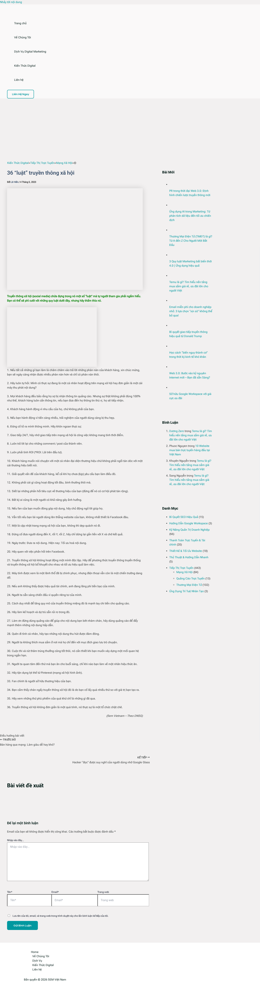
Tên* (9, 892)
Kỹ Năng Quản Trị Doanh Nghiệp (189, 529)
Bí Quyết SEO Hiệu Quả (183, 517)
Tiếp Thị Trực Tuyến (181, 568)
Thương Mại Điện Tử (189, 585)
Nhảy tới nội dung (11, 2)
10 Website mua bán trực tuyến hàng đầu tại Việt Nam (189, 450)
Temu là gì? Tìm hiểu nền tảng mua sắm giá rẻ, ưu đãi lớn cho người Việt (188, 286)
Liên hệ (19, 79)
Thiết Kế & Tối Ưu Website (185, 551)
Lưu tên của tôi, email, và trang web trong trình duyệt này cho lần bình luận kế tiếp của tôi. (60, 915)
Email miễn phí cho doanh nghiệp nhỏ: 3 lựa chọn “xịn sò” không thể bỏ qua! (190, 311)
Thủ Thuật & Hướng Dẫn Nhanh (188, 557)
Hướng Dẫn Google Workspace (188, 523)
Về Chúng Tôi (22, 37)
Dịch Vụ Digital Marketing (30, 51)
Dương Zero (176, 431)
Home (35, 952)
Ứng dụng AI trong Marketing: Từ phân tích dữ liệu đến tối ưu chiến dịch (190, 216)
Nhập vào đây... (15, 840)
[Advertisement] (130, 125)
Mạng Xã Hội (184, 572)
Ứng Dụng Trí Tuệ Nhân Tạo (186, 591)
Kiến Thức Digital (25, 65)
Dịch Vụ (37, 960)
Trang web (103, 892)
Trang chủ (20, 23)
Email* (55, 892)
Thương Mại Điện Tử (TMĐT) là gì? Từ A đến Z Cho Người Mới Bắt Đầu (190, 241)
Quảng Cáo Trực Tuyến (190, 578)
